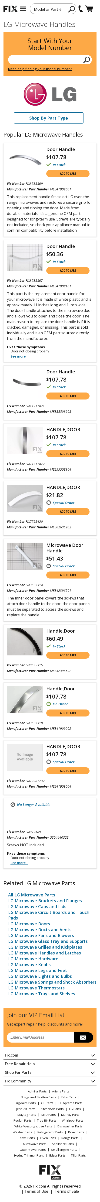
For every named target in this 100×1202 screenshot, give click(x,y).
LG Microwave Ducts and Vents (39, 929)
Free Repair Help (20, 1063)
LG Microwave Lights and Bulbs (40, 976)
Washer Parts (22, 1132)
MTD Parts (48, 1114)
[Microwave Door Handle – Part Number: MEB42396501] (25, 556)
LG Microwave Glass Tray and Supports (48, 941)
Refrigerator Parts (50, 1132)
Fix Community (18, 1081)
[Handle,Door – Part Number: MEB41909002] (25, 699)
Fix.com (11, 1055)
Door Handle (60, 149)
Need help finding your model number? (40, 69)
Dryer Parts (76, 1132)
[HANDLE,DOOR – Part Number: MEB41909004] (25, 757)
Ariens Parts (60, 1091)
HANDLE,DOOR (63, 429)
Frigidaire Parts (25, 1103)
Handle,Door (60, 631)
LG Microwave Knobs (29, 964)
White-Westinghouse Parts (33, 1126)
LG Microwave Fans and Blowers (41, 935)
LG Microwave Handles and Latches (44, 953)
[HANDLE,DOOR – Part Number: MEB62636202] (25, 498)
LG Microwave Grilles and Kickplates (45, 947)
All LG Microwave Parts (31, 895)
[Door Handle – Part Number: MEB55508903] (25, 383)
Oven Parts (48, 1138)
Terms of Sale (67, 1191)
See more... (19, 356)
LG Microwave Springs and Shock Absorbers (52, 982)
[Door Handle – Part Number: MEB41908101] (25, 257)
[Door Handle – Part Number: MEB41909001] (25, 161)
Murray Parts (70, 1114)
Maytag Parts (26, 1114)
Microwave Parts (35, 1144)
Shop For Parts (18, 1072)
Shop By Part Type (48, 118)
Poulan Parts (22, 1120)
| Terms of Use (34, 1191)
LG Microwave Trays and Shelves (41, 993)
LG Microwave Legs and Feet (37, 970)
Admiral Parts (37, 1091)
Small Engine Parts (64, 1149)
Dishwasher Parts (70, 1126)
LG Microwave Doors (29, 923)
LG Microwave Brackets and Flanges (45, 900)
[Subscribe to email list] (83, 1037)
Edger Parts (57, 1155)
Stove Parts (27, 1138)
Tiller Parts (78, 1155)
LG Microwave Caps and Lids (37, 906)
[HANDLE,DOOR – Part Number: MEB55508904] (25, 440)
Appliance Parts (63, 1144)
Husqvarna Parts (71, 1103)
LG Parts (75, 1109)
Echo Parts (68, 1097)
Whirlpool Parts (72, 1120)
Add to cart (68, 173)
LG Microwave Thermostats (36, 988)
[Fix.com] (10, 9)
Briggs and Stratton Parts (38, 1097)
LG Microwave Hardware (33, 958)
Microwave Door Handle (64, 548)
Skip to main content (50, 8)
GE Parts (47, 1103)
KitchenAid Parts (52, 1109)
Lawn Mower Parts (33, 1149)
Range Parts (70, 1138)
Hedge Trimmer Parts (29, 1155)
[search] (87, 59)
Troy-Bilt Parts (47, 1120)
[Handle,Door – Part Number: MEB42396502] (25, 641)
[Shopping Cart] (89, 8)
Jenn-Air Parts (25, 1109)
